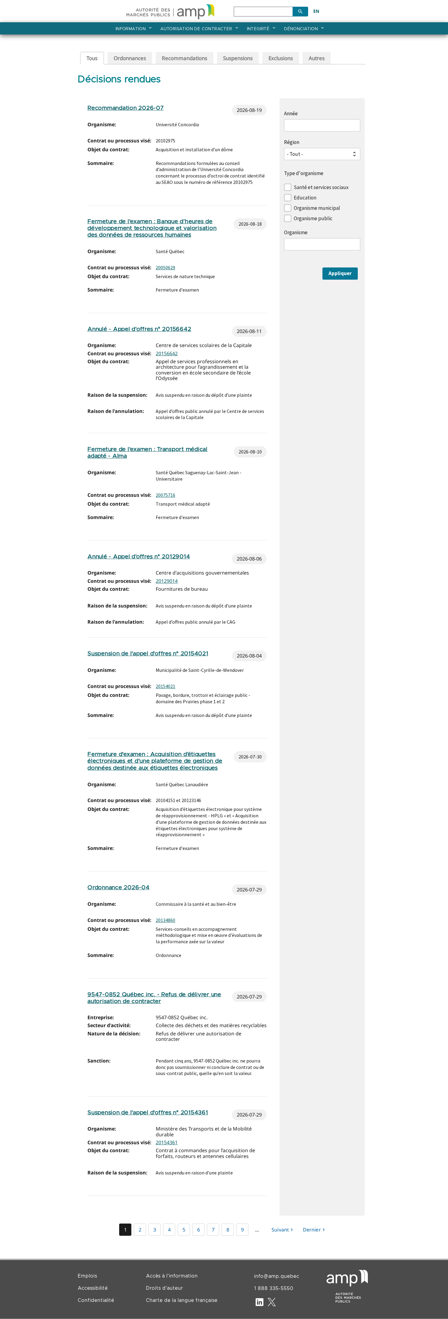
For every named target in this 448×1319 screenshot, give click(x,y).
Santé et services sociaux (321, 187)
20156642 (167, 353)
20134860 (165, 920)
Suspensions (238, 58)
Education (305, 197)
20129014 (167, 581)
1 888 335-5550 (273, 1288)
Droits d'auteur (164, 1288)
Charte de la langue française (182, 1300)
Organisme (296, 232)
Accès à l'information (172, 1276)
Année (291, 113)
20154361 (167, 1142)
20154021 (165, 686)
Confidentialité (96, 1300)
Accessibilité (93, 1288)
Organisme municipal (317, 208)
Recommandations (184, 58)
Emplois (87, 1276)
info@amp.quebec (276, 1276)
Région (291, 142)
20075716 (165, 495)
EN (316, 11)
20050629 (165, 267)
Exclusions (280, 58)
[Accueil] (170, 10)
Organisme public (313, 218)
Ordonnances (130, 58)
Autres (317, 58)
